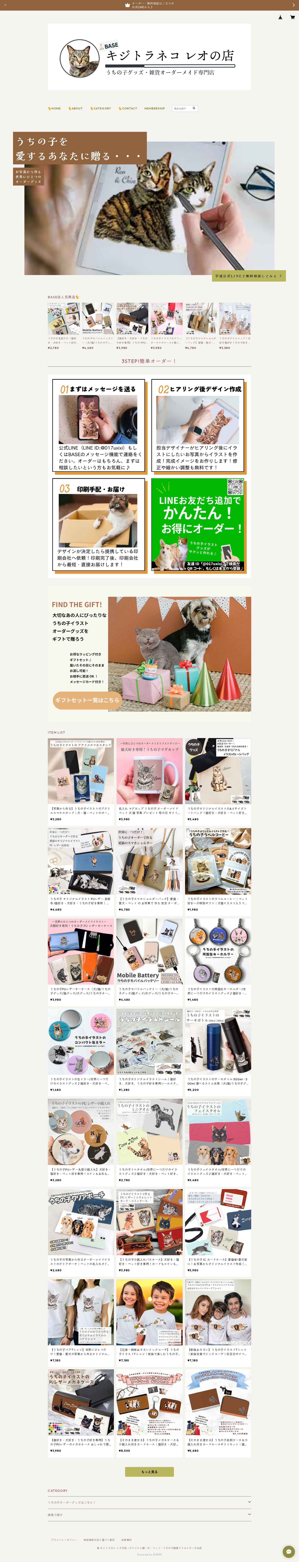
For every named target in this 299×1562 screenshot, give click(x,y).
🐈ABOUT (75, 108)
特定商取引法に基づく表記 (99, 1539)
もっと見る (149, 1472)
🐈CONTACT (127, 108)
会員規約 (126, 1539)
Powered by (145, 1554)
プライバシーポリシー (64, 1539)
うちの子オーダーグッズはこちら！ (72, 1502)
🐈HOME (54, 108)
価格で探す (55, 1515)
